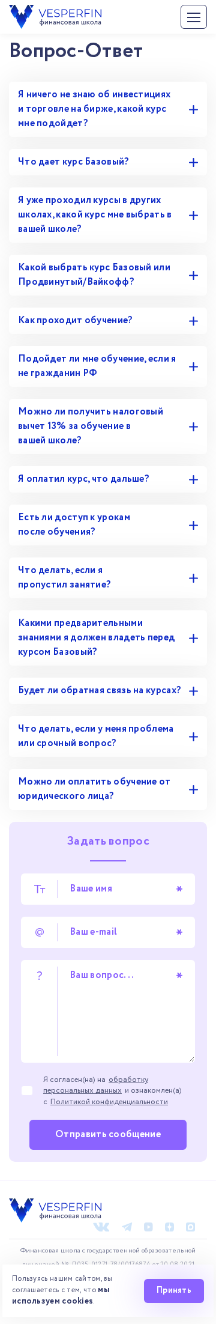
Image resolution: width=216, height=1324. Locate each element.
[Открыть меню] (194, 17)
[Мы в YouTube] (148, 1226)
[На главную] (55, 12)
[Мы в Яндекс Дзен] (169, 1226)
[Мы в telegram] (127, 1226)
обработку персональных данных (95, 1085)
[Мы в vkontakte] (101, 1226)
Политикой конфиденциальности (109, 1102)
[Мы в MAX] (190, 1226)
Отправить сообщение (108, 1134)
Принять (174, 1290)
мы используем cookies (61, 1295)
